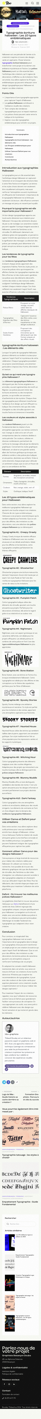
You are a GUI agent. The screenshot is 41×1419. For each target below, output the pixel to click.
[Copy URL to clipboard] (17, 1082)
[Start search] (32, 3)
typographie (7, 63)
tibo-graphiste (11, 1034)
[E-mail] (32, 1066)
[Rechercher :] (20, 1224)
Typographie (12, 26)
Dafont (16, 904)
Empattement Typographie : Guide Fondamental (20, 1203)
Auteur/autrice (11, 160)
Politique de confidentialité (12, 1374)
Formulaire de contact (10, 1394)
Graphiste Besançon (20, 23)
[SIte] (6, 1069)
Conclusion (9, 157)
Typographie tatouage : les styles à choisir (20, 1156)
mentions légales (8, 1371)
